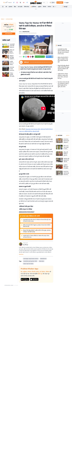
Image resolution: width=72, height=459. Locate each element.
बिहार (15, 6)
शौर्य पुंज (26, 244)
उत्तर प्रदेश (20, 6)
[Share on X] (33, 57)
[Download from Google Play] (25, 279)
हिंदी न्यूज (40, 274)
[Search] (47, 2)
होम (6, 6)
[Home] (36, 2)
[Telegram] (27, 2)
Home (2, 19)
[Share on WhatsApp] (24, 57)
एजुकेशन (39, 6)
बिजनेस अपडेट (35, 271)
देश (21, 271)
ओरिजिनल (34, 6)
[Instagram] (17, 2)
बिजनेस (44, 6)
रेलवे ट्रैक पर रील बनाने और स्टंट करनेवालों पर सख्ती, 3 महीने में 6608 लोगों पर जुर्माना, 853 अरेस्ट (63, 84)
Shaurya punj (25, 31)
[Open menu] (3, 6)
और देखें (67, 135)
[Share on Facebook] (26, 57)
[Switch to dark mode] (52, 2)
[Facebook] (14, 2)
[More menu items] (55, 6)
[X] (20, 2)
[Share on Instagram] (30, 57)
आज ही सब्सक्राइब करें (8, 33)
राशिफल (47, 271)
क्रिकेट (43, 271)
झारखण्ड (10, 6)
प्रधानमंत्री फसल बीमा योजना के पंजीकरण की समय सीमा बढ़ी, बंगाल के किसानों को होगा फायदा (37, 220)
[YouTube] (24, 2)
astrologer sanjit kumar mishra (30, 258)
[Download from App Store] (34, 279)
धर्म (40, 271)
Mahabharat (43, 258)
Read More (21, 254)
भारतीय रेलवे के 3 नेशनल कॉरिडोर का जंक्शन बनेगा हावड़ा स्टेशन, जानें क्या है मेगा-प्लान (36, 236)
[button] (36, 44)
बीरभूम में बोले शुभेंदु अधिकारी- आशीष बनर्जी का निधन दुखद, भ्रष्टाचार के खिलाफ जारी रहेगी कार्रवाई (37, 231)
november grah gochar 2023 (30, 261)
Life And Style (9, 19)
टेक (53, 6)
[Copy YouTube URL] (28, 57)
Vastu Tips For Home (28, 263)
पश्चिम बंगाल (26, 6)
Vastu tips (41, 261)
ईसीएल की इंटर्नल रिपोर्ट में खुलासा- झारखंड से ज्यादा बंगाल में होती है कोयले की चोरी (36, 225)
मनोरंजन (49, 6)
